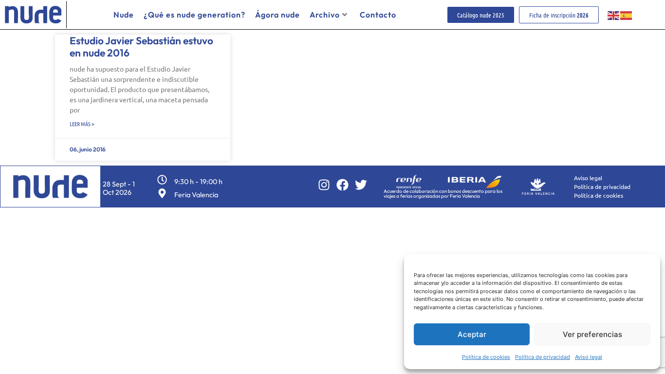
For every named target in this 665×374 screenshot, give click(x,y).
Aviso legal (588, 357)
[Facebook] (342, 185)
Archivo (325, 14)
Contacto (378, 14)
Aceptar (472, 334)
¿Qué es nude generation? (194, 14)
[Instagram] (324, 185)
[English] (614, 14)
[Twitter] (361, 185)
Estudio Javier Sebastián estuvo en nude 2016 (141, 46)
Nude (123, 14)
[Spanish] (626, 14)
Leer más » (82, 124)
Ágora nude (277, 14)
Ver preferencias (592, 334)
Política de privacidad (542, 357)
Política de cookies (486, 357)
